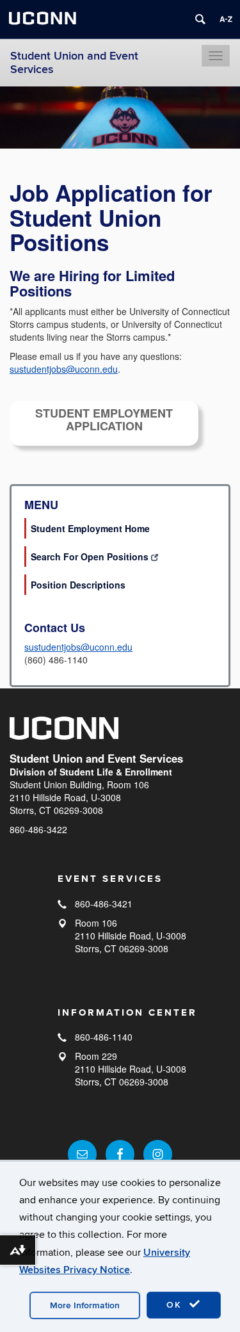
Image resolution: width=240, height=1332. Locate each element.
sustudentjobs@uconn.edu (64, 368)
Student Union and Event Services (74, 62)
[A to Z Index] (226, 19)
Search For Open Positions (89, 556)
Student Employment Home (90, 528)
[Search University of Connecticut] (200, 19)
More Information (85, 1305)
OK (176, 1304)
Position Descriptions (78, 584)
